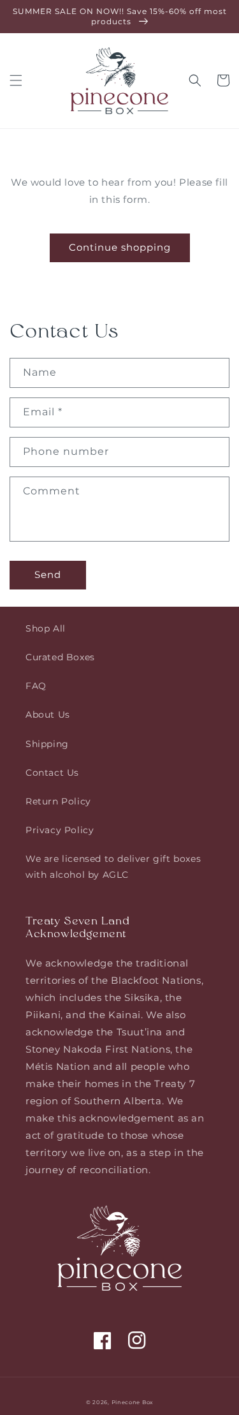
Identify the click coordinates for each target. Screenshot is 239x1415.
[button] (16, 80)
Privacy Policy (59, 830)
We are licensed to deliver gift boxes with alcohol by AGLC (113, 866)
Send (47, 574)
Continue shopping (120, 247)
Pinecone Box (132, 1402)
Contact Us (52, 772)
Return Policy (58, 801)
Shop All (45, 628)
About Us (47, 714)
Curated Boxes (60, 657)
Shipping (47, 744)
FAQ (36, 686)
